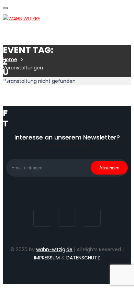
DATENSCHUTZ (83, 257)
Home (10, 59)
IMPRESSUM (47, 257)
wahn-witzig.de (54, 249)
